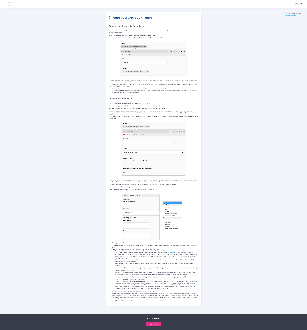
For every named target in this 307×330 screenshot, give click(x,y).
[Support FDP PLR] (12, 4)
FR (285, 4)
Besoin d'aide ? (300, 4)
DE (282, 4)
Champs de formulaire (290, 15)
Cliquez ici (153, 324)
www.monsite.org (172, 252)
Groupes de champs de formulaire (293, 13)
